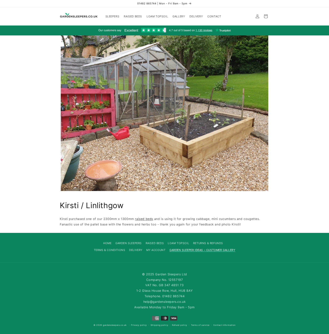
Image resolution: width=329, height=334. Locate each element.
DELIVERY (135, 249)
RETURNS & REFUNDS (208, 243)
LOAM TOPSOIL (178, 243)
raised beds (144, 219)
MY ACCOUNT (155, 249)
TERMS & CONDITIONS (109, 249)
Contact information (224, 325)
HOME (107, 243)
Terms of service (200, 325)
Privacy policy (139, 325)
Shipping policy (159, 325)
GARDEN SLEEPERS (128, 243)
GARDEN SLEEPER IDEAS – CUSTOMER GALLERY (202, 249)
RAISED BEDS (155, 243)
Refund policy (179, 325)
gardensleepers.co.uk (115, 325)
